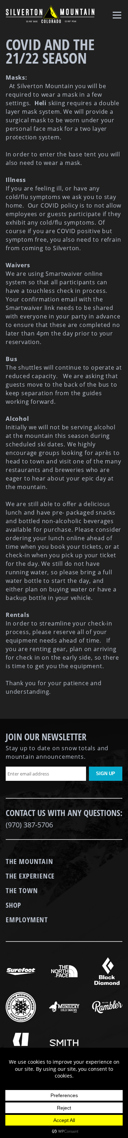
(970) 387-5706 (29, 825)
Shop (13, 905)
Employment (27, 919)
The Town (22, 890)
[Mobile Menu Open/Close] (118, 14)
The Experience (30, 876)
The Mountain (29, 861)
